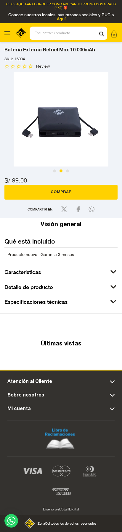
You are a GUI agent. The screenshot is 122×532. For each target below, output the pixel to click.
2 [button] (61, 170)
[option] (61, 119)
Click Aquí (15, 4)
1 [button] (54, 170)
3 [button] (67, 170)
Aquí (61, 19)
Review (43, 66)
